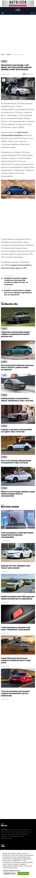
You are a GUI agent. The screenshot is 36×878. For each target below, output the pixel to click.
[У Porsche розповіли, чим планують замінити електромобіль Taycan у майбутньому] (18, 678)
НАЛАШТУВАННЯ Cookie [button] (11, 870)
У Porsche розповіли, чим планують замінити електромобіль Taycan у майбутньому (15, 693)
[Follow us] (31, 13)
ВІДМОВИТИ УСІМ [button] (9, 873)
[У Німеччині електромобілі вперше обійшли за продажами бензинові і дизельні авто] (18, 316)
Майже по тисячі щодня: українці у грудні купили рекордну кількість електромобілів (18, 493)
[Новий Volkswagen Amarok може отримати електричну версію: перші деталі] (18, 645)
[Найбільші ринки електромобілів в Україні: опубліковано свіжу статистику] (18, 383)
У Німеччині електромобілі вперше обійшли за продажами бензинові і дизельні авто (15, 334)
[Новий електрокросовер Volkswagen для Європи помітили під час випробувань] (18, 583)
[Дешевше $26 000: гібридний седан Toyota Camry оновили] (18, 552)
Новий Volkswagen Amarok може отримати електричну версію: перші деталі (16, 660)
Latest (18, 10)
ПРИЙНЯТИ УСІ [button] (23, 873)
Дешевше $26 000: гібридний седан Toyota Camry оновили (15, 567)
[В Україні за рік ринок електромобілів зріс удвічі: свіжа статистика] (18, 414)
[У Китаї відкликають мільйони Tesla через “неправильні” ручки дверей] (18, 614)
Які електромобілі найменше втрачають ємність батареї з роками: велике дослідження (17, 367)
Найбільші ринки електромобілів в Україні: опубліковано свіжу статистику (17, 399)
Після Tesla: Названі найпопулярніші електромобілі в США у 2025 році (16, 461)
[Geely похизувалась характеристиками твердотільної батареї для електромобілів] (18, 519)
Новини (4, 328)
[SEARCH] (34, 13)
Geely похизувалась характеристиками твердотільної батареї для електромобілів (17, 535)
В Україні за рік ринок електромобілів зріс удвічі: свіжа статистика (16, 430)
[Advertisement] (18, 35)
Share (3, 80)
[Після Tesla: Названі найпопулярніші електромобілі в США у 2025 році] (18, 445)
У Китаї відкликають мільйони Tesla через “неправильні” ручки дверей (15, 628)
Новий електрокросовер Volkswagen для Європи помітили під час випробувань (17, 597)
